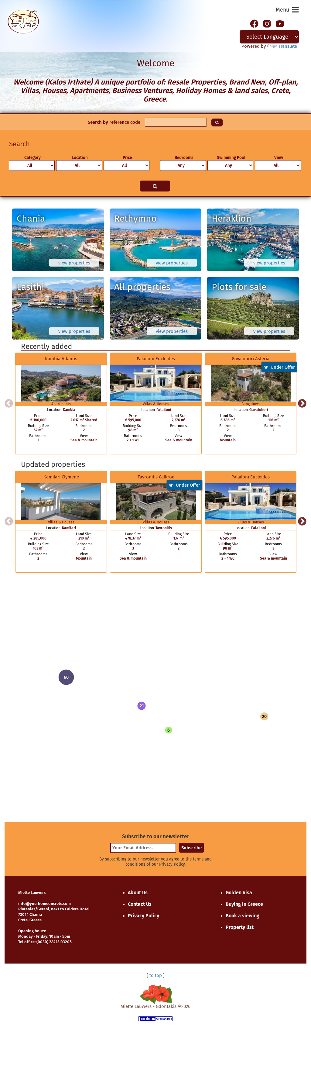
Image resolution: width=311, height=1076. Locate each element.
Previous (9, 404)
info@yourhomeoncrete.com (44, 903)
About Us (138, 892)
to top (155, 975)
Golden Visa (239, 892)
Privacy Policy (143, 916)
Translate (287, 46)
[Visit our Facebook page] (254, 23)
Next (302, 404)
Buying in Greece (244, 904)
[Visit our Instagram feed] (267, 23)
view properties (74, 263)
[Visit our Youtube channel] (280, 23)
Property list (240, 927)
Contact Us (140, 904)
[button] (141, 705)
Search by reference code (114, 122)
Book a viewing (242, 916)
